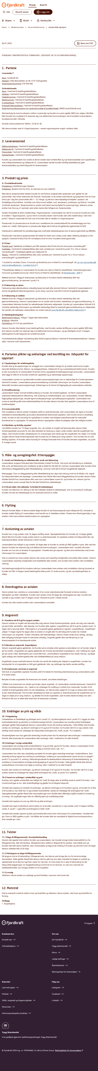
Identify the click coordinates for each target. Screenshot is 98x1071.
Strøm (4, 27)
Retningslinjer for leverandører (68, 1050)
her (85, 654)
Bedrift (43, 5)
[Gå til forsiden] (13, 5)
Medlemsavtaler (17, 27)
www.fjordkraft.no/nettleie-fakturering (67, 310)
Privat (32, 5)
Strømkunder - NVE (72, 273)
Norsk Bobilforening (36, 27)
